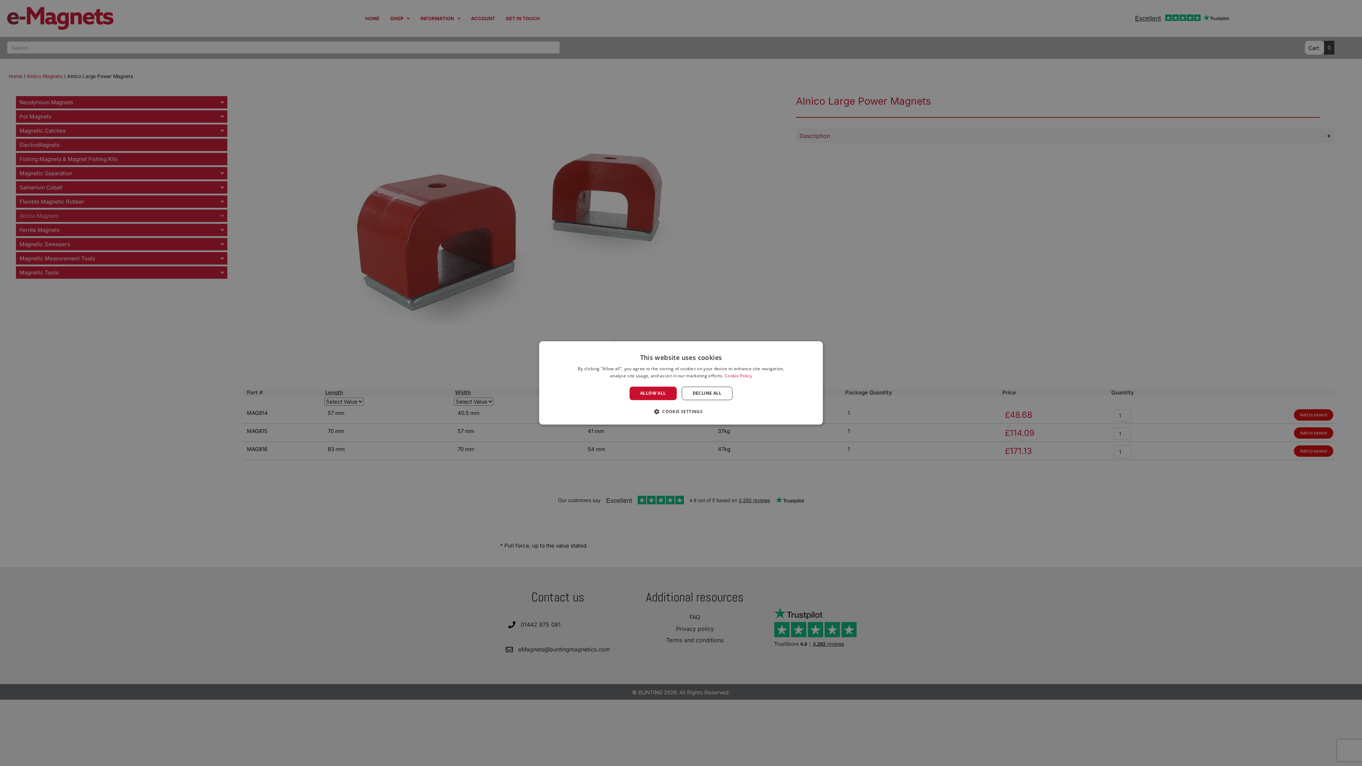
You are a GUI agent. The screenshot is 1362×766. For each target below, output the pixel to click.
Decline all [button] (707, 393)
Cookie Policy (738, 376)
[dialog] (681, 382)
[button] (681, 411)
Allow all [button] (653, 393)
